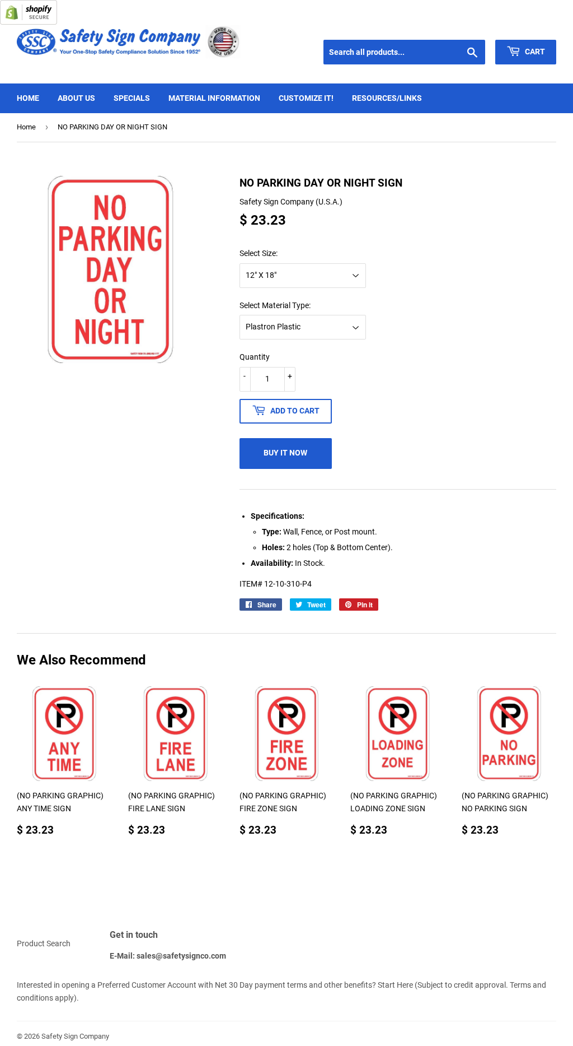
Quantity (254, 356)
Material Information (214, 98)
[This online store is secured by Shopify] (28, 21)
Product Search (44, 943)
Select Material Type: (275, 305)
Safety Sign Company (75, 1036)
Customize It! (306, 98)
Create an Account (528, 26)
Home (28, 98)
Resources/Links (387, 98)
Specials (132, 98)
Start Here (395, 984)
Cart (534, 51)
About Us (76, 98)
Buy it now (285, 452)
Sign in (476, 26)
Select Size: (258, 253)
